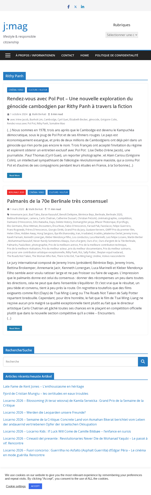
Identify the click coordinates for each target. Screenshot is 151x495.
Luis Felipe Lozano (116, 237)
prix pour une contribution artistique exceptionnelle (36, 252)
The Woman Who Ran (44, 256)
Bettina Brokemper (17, 218)
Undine (97, 256)
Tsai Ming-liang (83, 256)
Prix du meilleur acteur (54, 248)
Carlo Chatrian (47, 218)
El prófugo (122, 222)
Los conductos (80, 237)
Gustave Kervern (95, 229)
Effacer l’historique (105, 222)
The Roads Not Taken (19, 256)
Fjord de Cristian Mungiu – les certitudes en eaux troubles (45, 393)
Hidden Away (28, 233)
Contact (67, 55)
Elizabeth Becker (78, 119)
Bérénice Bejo (86, 214)
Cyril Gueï (63, 119)
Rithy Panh (42, 123)
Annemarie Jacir (19, 214)
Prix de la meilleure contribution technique (102, 245)
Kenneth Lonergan (34, 237)
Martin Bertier (135, 237)
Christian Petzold (87, 218)
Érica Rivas (58, 226)
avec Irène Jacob (19, 119)
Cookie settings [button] (16, 486)
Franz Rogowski (15, 229)
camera (33, 218)
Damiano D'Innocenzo (19, 222)
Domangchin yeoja (83, 222)
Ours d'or (92, 241)
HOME (84, 55)
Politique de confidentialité (116, 55)
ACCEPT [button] (35, 486)
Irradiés (98, 233)
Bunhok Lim (36, 119)
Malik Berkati (39, 114)
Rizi (80, 252)
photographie (39, 245)
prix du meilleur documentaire (85, 248)
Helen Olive (13, 233)
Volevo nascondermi (113, 256)
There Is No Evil (65, 256)
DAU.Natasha (40, 222)
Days (52, 222)
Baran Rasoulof (49, 214)
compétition (125, 218)
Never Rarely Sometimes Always (51, 241)
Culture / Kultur (38, 89)
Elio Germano (14, 226)
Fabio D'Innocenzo (75, 226)
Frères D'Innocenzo (36, 229)
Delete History (64, 222)
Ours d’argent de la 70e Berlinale (117, 241)
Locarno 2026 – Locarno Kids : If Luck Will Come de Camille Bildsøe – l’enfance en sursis (67, 431)
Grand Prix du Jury (75, 229)
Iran (78, 233)
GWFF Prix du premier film (119, 229)
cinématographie (107, 218)
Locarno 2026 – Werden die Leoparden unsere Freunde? (44, 412)
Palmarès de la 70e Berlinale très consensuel (57, 201)
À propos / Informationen (35, 55)
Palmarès (12, 245)
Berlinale (100, 214)
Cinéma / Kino (16, 89)
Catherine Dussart (66, 218)
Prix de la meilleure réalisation (24, 248)
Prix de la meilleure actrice (63, 245)
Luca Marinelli (97, 237)
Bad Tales (34, 214)
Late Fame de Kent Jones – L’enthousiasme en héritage (43, 386)
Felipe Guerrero (122, 226)
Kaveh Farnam (15, 237)
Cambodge (50, 119)
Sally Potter (89, 252)
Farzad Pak (93, 226)
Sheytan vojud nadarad (110, 252)
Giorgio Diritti (56, 229)
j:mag (15, 25)
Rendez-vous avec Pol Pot (21, 123)
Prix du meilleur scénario (117, 248)
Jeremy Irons (130, 233)
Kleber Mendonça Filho (58, 237)
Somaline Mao (57, 123)
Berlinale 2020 (16, 192)
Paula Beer (25, 245)
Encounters (45, 226)
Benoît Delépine (68, 214)
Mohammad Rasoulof (20, 241)
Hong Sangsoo (45, 233)
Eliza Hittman (30, 226)
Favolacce (106, 226)
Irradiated (87, 233)
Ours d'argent (78, 241)
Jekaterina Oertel (113, 233)
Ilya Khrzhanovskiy (64, 233)
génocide (94, 119)
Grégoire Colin (108, 119)
